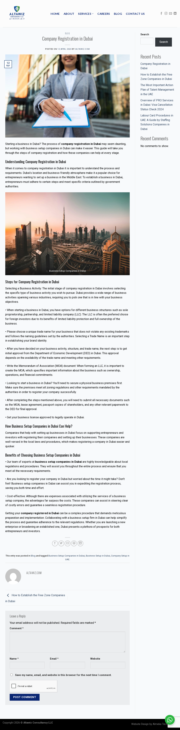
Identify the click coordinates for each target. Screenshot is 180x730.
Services (84, 13)
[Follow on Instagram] (166, 13)
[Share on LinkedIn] (80, 543)
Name (14, 658)
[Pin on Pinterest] (74, 543)
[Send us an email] (170, 13)
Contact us (135, 13)
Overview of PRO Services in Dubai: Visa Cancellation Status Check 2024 (156, 105)
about (69, 13)
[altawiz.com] (17, 14)
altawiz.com (82, 49)
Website (95, 658)
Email (54, 658)
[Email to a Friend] (67, 543)
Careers (103, 13)
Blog (118, 13)
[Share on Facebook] (55, 543)
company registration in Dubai (84, 288)
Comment (17, 628)
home (55, 13)
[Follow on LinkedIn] (175, 13)
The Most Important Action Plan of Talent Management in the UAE (157, 89)
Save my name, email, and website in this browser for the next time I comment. (63, 675)
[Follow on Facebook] (161, 13)
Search (144, 34)
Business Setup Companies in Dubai (66, 555)
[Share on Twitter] (61, 543)
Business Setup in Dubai (98, 555)
